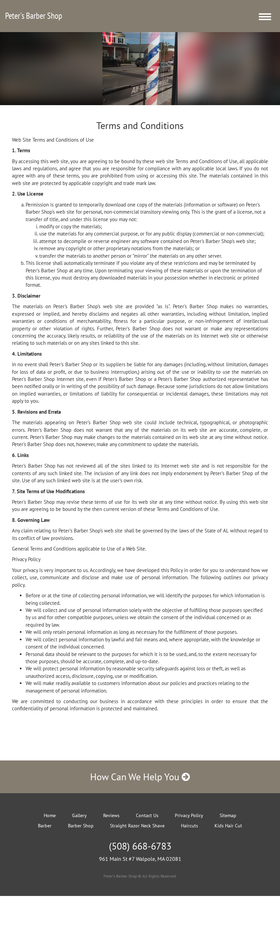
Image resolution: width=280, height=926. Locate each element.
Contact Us (147, 815)
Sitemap (228, 815)
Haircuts (189, 826)
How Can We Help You (136, 776)
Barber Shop (81, 826)
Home (50, 815)
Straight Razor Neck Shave (137, 826)
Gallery (79, 815)
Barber (45, 826)
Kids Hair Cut (228, 826)
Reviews (111, 815)
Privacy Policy (189, 815)
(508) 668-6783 (140, 846)
